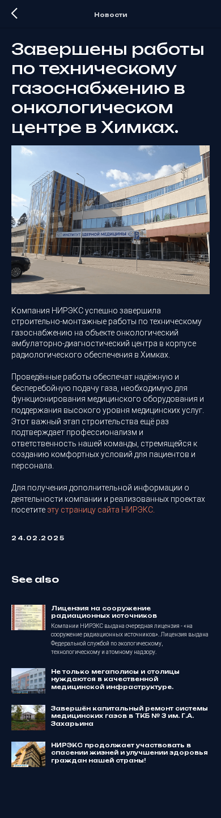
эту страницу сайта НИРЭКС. (101, 509)
